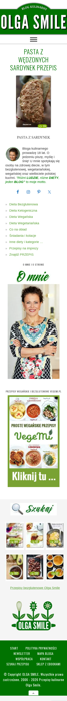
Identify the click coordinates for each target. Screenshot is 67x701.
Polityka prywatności (41, 648)
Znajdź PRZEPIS (21, 254)
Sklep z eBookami (48, 664)
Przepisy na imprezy (23, 248)
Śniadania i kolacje (22, 235)
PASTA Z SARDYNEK (33, 137)
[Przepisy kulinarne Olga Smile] (33, 22)
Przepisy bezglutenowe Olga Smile (35, 588)
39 (44, 126)
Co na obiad (18, 229)
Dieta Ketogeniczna (23, 210)
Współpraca (24, 659)
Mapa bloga (45, 653)
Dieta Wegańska (21, 217)
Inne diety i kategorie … (26, 242)
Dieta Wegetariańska (24, 223)
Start (14, 648)
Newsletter (22, 653)
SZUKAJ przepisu (17, 664)
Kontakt (45, 659)
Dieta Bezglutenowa (23, 204)
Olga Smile (30, 674)
